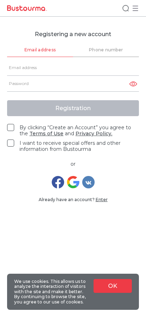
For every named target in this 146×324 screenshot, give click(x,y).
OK (112, 286)
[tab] (40, 50)
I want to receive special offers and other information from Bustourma (69, 146)
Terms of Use (46, 133)
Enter (102, 199)
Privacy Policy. (93, 133)
